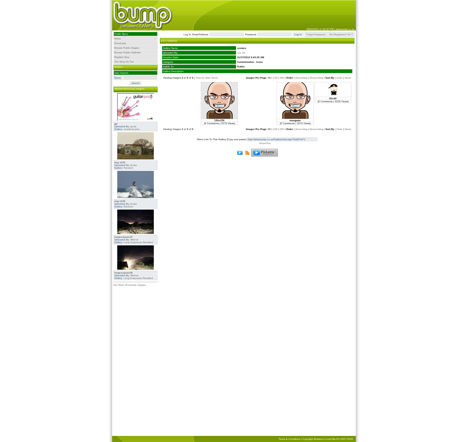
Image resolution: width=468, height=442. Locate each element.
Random (128, 167)
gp (115, 123)
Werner (134, 239)
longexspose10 (123, 237)
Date (339, 77)
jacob (133, 126)
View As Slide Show (206, 77)
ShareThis (265, 143)
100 (275, 77)
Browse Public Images (126, 47)
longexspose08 (123, 272)
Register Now (121, 57)
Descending (316, 77)
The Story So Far (124, 61)
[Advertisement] (135, 362)
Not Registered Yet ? (341, 34)
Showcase (120, 43)
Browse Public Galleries (127, 52)
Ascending (302, 77)
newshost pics (131, 129)
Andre (133, 165)
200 (282, 77)
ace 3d (241, 52)
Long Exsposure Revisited (138, 242)
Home (117, 38)
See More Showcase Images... (130, 285)
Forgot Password (315, 34)
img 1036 (119, 162)
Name (348, 77)
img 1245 (119, 201)
